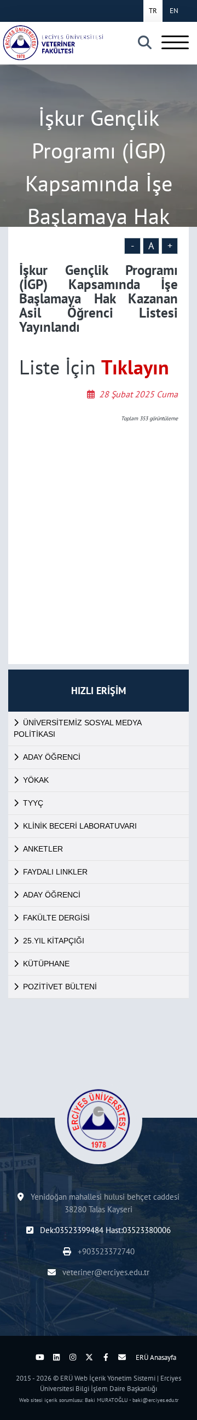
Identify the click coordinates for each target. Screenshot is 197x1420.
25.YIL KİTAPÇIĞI (53, 940)
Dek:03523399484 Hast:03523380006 (104, 1230)
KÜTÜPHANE (46, 963)
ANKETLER (43, 848)
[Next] (23, 1357)
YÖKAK (36, 780)
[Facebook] (105, 1357)
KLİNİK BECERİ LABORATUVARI (80, 826)
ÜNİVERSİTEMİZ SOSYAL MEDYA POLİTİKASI (78, 728)
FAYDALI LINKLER (55, 871)
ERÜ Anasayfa (156, 1357)
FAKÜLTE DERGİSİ (56, 917)
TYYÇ (33, 803)
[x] (89, 1357)
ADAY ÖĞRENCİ (51, 757)
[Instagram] (72, 1357)
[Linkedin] (56, 1357)
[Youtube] (39, 1357)
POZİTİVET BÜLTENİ (60, 986)
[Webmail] (122, 1357)
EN (174, 10)
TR (153, 10)
